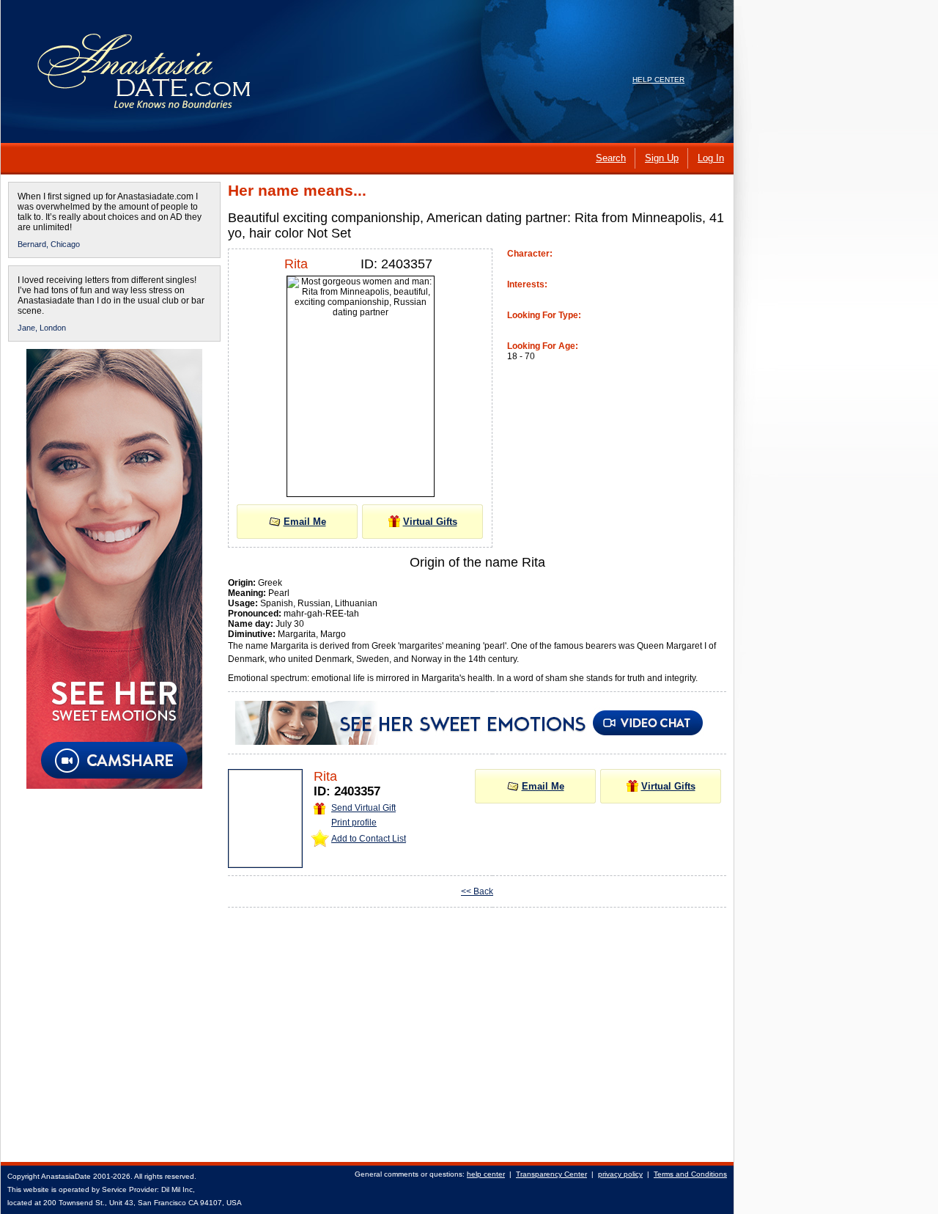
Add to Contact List (368, 839)
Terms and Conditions (690, 1174)
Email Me (305, 521)
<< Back (477, 891)
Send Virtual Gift (363, 808)
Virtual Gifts (430, 521)
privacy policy (620, 1174)
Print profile (354, 822)
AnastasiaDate (66, 1176)
